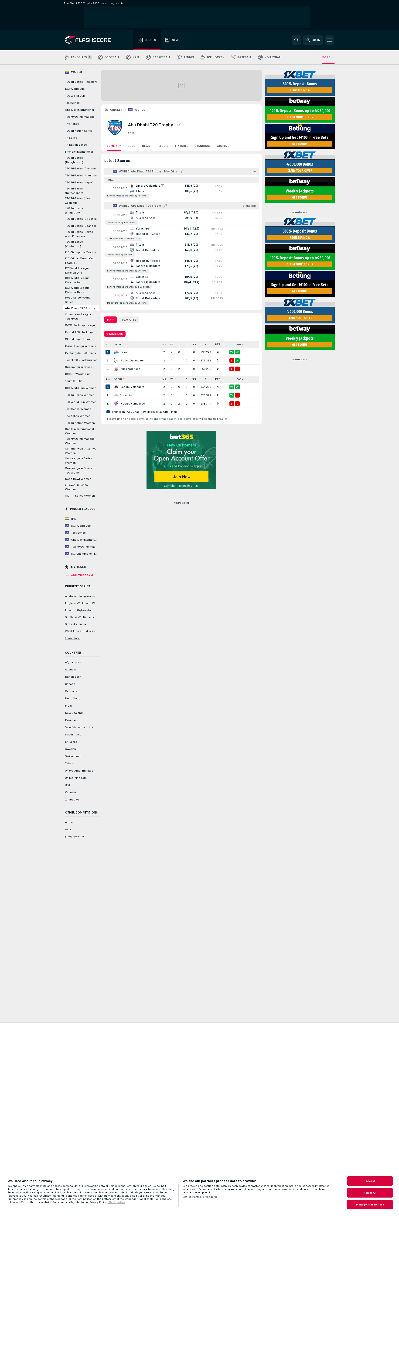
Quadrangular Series (78, 367)
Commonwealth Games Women (80, 451)
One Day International (79, 110)
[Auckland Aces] (116, 369)
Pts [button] (217, 344)
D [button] (187, 344)
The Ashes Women (77, 416)
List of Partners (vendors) (199, 1196)
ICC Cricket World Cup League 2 (80, 261)
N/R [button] (194, 344)
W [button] (171, 344)
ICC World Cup (75, 89)
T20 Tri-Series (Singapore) (74, 210)
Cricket (116, 109)
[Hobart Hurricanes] (116, 403)
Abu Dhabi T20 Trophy (80, 308)
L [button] (179, 344)
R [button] (206, 344)
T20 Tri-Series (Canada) (80, 168)
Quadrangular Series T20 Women (78, 470)
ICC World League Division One (77, 270)
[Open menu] (329, 40)
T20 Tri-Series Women (79, 395)
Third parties (116, 1202)
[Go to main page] (91, 40)
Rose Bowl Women (78, 479)
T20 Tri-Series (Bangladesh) (74, 160)
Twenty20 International (80, 117)
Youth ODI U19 (74, 381)
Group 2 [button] (119, 379)
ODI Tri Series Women (80, 496)
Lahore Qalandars (132, 387)
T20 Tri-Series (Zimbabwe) (74, 244)
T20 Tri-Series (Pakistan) (81, 82)
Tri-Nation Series (76, 145)
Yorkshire (126, 395)
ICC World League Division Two (77, 280)
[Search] (296, 40)
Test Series (72, 103)
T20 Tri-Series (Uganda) (80, 226)
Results (162, 146)
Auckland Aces (130, 369)
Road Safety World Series (78, 300)
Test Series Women (78, 409)
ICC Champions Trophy (80, 252)
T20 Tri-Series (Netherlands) (74, 191)
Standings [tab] (115, 334)
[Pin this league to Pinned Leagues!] (178, 124)
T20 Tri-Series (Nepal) (79, 182)
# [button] (107, 344)
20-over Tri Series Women (76, 487)
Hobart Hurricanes (132, 403)
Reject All (369, 1192)
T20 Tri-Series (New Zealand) (78, 200)
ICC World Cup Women (80, 388)
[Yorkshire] (116, 395)
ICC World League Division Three (77, 290)
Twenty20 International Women (80, 441)
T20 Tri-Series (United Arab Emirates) (79, 234)
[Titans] (116, 352)
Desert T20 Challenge (79, 332)
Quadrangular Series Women (78, 461)
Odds (131, 146)
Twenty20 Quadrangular (81, 360)
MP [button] (164, 344)
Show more (72, 638)
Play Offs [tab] (129, 319)
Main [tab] (110, 319)
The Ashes (72, 124)
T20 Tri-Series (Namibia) (81, 175)
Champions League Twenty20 (78, 316)
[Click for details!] (181, 191)
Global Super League (79, 339)
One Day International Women (79, 431)
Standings (203, 146)
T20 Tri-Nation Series (78, 131)
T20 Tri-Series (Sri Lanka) (81, 219)
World (139, 109)
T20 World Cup (75, 96)
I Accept (369, 1181)
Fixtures (181, 146)
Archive (223, 146)
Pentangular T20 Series (80, 353)
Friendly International (79, 152)
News (146, 146)
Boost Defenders (132, 360)
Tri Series (71, 138)
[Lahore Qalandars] (116, 387)
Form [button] (240, 344)
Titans (124, 352)
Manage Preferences (370, 1204)
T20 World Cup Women (80, 402)
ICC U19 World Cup (78, 374)
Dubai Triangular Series (80, 346)
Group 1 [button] (119, 344)
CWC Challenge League (80, 325)
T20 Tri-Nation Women (80, 423)
